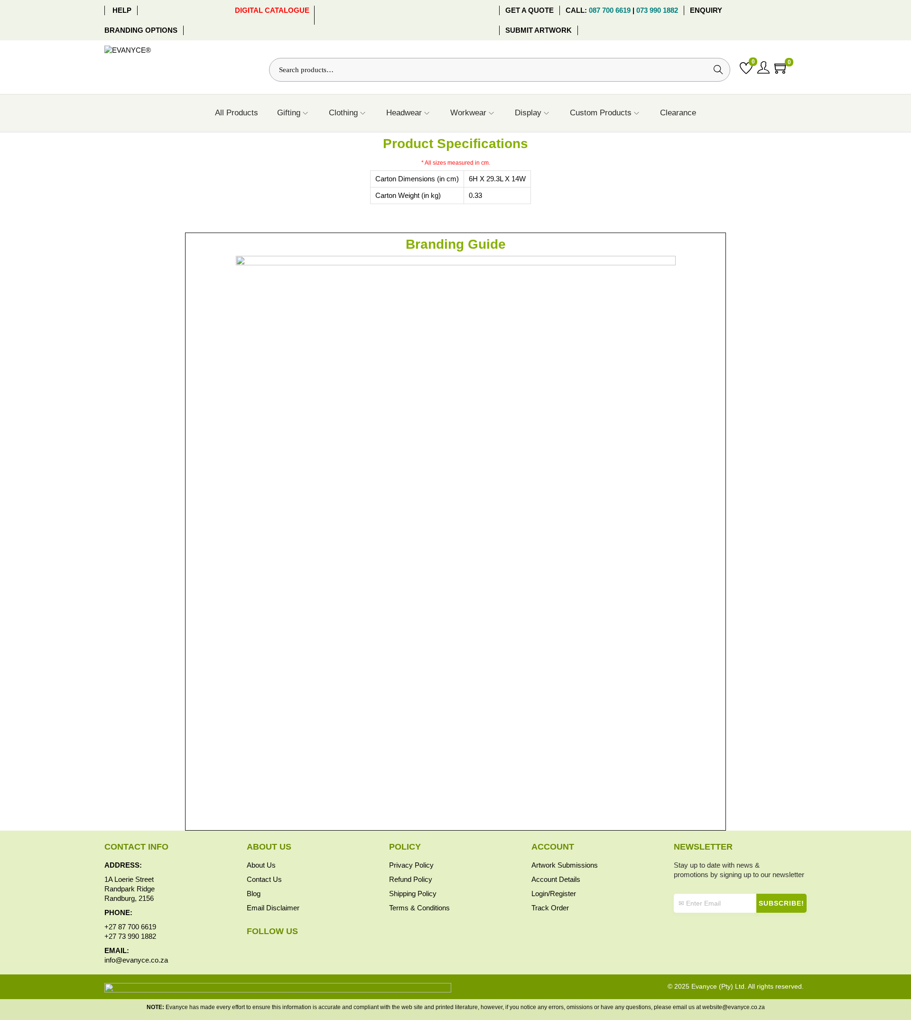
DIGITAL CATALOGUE (272, 10)
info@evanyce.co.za (136, 960)
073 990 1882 (658, 10)
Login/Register (553, 893)
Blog (253, 893)
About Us (261, 865)
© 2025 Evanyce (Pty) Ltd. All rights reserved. (736, 986)
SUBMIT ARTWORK (538, 30)
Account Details (555, 879)
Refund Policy (410, 879)
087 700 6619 (610, 10)
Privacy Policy (411, 865)
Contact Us (264, 879)
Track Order (550, 908)
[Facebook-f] (248, 949)
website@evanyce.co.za (733, 1007)
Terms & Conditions (419, 908)
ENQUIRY (707, 10)
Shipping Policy (413, 893)
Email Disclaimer (273, 908)
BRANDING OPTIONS (140, 30)
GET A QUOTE (529, 10)
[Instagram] (262, 949)
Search (718, 70)
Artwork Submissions (564, 865)
